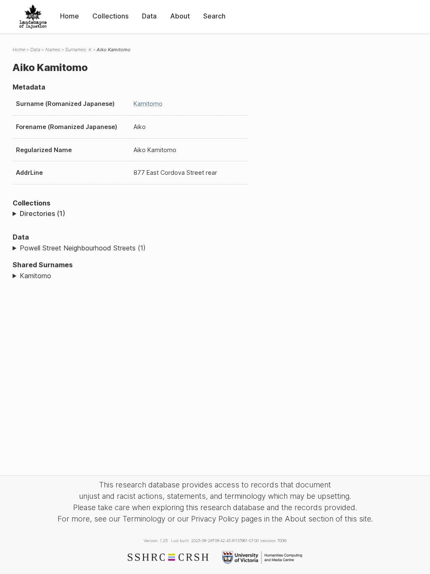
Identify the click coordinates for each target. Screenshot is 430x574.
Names (52, 50)
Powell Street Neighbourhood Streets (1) (83, 248)
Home (69, 16)
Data (149, 16)
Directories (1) (42, 213)
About (180, 16)
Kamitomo (148, 103)
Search (214, 16)
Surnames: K (78, 50)
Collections (110, 16)
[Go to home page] (33, 16)
